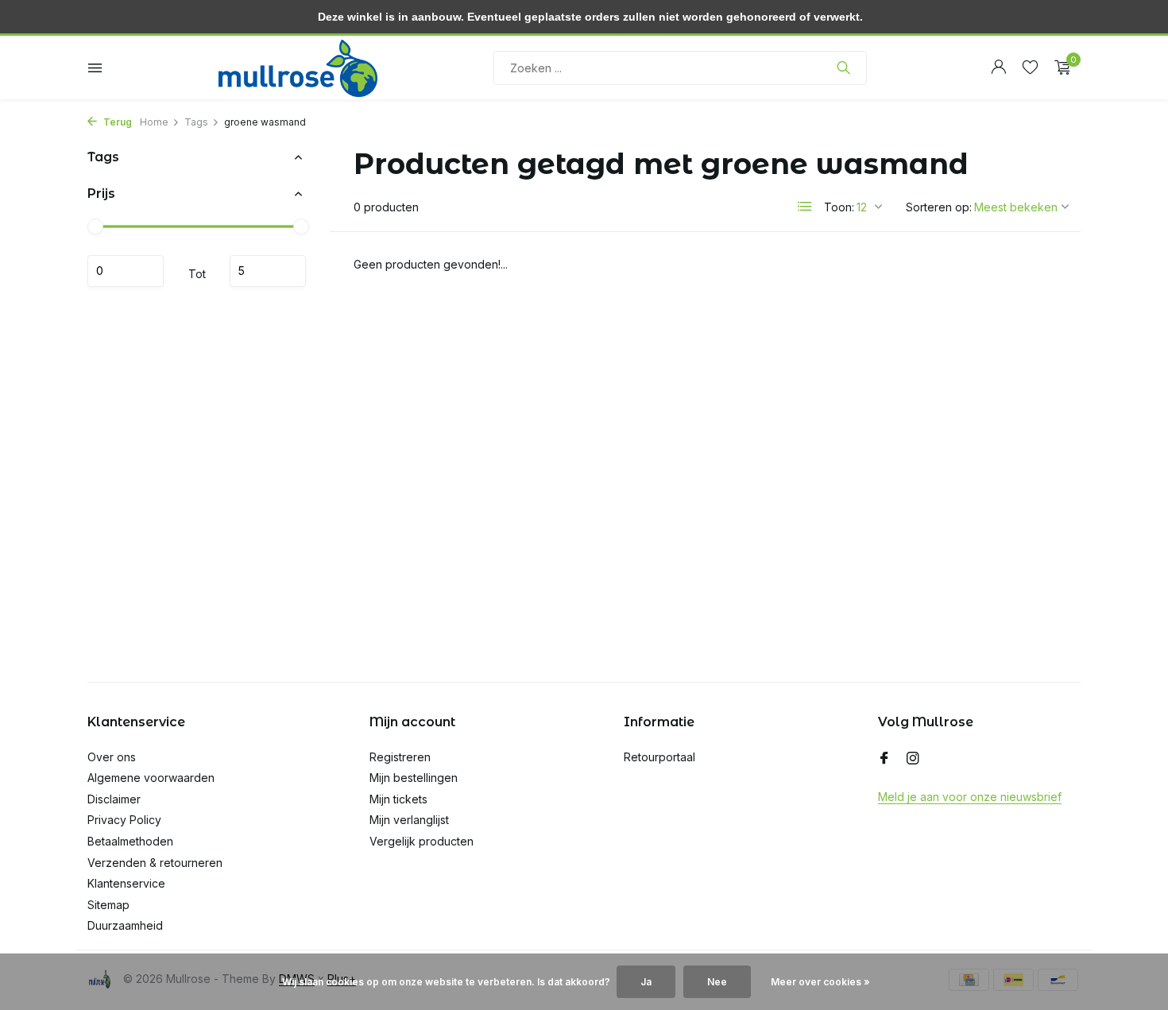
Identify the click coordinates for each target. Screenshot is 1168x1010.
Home (154, 122)
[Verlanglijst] (1030, 67)
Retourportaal (659, 757)
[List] (805, 206)
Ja (646, 982)
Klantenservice (126, 883)
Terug (116, 122)
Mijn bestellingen (413, 777)
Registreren (400, 757)
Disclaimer (114, 799)
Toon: (839, 207)
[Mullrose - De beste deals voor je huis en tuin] (298, 67)
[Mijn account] (998, 67)
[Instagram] (913, 759)
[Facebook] (884, 759)
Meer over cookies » (820, 982)
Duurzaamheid (125, 925)
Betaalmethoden (130, 841)
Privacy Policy (124, 819)
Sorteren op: (939, 207)
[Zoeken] (843, 67)
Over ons (111, 757)
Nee (717, 982)
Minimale (125, 271)
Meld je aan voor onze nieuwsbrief (970, 796)
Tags (196, 122)
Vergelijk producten (421, 841)
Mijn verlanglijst (409, 819)
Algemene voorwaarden (151, 777)
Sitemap (108, 904)
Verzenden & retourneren (154, 862)
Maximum (268, 271)
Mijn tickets (398, 799)
